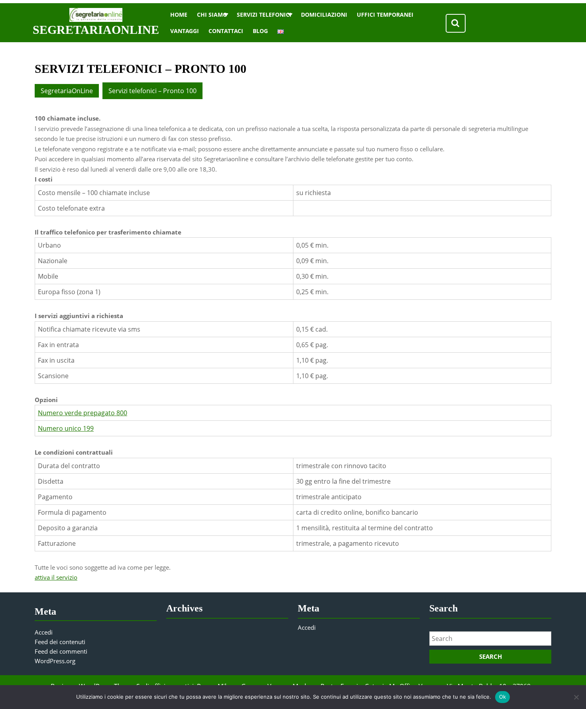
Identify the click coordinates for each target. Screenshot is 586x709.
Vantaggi (184, 31)
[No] (576, 697)
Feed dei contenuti (60, 642)
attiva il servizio (56, 577)
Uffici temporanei (385, 14)
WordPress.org (55, 661)
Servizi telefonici (264, 14)
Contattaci (225, 31)
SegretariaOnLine (96, 29)
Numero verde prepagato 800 (82, 412)
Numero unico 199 (66, 428)
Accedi (44, 632)
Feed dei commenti (61, 651)
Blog (260, 31)
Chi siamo (212, 14)
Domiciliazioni (324, 14)
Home (178, 14)
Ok (502, 696)
